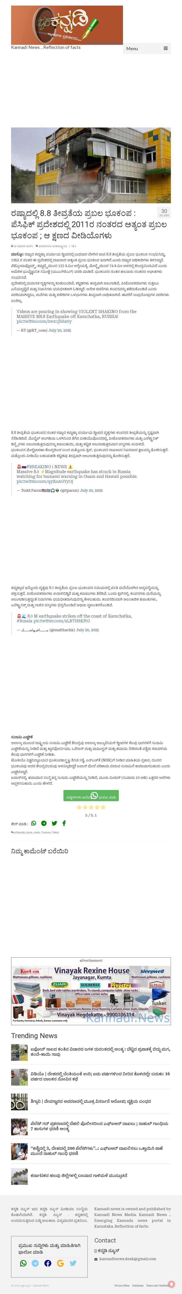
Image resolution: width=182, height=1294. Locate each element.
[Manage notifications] (171, 1284)
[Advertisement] (91, 87)
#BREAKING (38, 467)
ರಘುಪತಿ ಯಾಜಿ (24, 246)
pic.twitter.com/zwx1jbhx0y (44, 321)
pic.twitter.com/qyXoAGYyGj (45, 481)
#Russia (24, 621)
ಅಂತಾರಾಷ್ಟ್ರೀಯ (59, 246)
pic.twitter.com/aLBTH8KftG (62, 621)
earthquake (19, 832)
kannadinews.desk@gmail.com (127, 1259)
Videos (55, 832)
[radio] (79, 808)
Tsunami (46, 832)
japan (29, 832)
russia (37, 832)
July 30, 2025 (59, 330)
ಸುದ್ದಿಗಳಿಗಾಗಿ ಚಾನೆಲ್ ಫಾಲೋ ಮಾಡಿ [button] (91, 797)
